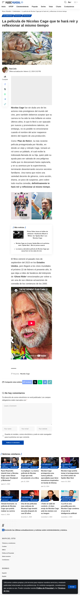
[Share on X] (5, 89)
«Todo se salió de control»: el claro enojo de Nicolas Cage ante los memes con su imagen (50, 508)
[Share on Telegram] (5, 99)
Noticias (18, 15)
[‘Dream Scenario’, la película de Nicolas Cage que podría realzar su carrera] (10, 495)
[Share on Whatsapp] (5, 94)
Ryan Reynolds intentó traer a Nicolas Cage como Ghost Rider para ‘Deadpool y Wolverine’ (9, 475)
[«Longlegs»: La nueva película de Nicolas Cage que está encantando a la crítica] (30, 462)
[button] (72, 586)
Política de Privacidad (45, 588)
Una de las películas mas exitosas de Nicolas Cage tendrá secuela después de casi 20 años (29, 508)
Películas (27, 15)
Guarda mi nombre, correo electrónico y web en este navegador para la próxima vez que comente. (28, 435)
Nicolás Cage (25, 374)
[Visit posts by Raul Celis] (5, 70)
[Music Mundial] (14, 2)
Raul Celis (13, 68)
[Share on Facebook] (5, 84)
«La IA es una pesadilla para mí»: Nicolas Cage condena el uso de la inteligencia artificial (70, 508)
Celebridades (7, 15)
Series (73, 467)
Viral (72, 500)
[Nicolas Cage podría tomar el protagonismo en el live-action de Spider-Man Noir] (70, 462)
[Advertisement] (31, 90)
